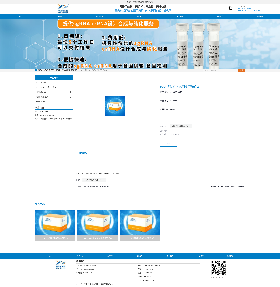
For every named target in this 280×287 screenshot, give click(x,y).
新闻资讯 (140, 16)
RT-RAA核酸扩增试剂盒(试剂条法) (231, 186)
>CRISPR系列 (41, 82)
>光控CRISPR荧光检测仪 (46, 87)
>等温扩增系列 (42, 102)
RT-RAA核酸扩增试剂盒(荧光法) (96, 186)
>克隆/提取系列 (42, 97)
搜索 (241, 70)
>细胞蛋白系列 (42, 92)
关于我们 (180, 16)
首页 (20, 16)
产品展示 (60, 16)
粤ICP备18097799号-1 (152, 265)
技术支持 (99, 16)
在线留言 (219, 16)
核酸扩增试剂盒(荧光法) (66, 70)
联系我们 (259, 16)
